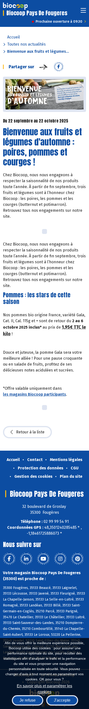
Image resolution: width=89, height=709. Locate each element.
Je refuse (28, 700)
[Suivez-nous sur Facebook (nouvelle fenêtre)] (9, 559)
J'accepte (62, 700)
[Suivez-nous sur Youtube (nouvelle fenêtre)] (43, 559)
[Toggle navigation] (83, 12)
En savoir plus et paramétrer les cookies (44, 688)
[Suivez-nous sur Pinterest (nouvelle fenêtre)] (77, 559)
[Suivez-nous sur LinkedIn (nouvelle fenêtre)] (26, 559)
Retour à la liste (30, 432)
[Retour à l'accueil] (15, 6)
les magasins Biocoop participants (34, 394)
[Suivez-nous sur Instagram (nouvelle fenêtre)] (60, 559)
